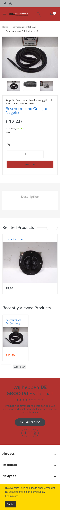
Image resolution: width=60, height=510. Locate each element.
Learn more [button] (11, 496)
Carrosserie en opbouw (24, 26)
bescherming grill (38, 100)
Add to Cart (30, 164)
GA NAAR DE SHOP (30, 422)
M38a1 (23, 103)
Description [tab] (30, 196)
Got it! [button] (10, 504)
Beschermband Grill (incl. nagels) (14, 321)
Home (5, 26)
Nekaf (32, 103)
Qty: (9, 144)
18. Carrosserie (20, 100)
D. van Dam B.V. (13, 326)
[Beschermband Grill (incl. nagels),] (13, 85)
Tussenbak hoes (14, 239)
